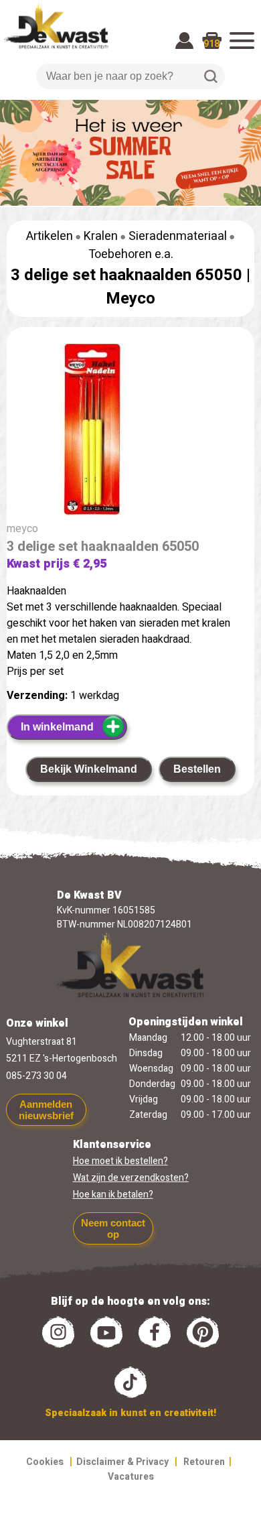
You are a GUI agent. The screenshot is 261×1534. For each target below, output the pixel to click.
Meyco (130, 298)
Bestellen (197, 769)
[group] (130, 432)
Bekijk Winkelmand (88, 769)
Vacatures (131, 1477)
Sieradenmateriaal (177, 236)
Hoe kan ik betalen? (113, 1195)
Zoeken (210, 76)
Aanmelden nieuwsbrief (46, 1109)
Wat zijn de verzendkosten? (131, 1178)
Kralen (101, 236)
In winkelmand (57, 726)
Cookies (45, 1462)
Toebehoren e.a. (130, 254)
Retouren (204, 1462)
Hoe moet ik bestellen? (120, 1161)
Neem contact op (113, 1228)
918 (211, 44)
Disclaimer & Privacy (122, 1462)
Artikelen (49, 236)
